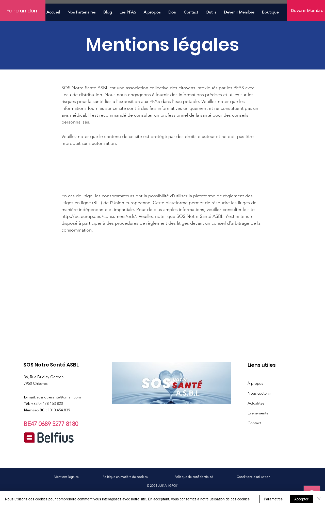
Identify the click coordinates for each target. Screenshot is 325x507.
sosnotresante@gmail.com (59, 397)
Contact (254, 423)
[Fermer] (319, 499)
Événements (258, 413)
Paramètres (273, 498)
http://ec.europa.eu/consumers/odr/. (99, 216)
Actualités (256, 403)
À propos (255, 383)
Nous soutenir (259, 393)
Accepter (301, 498)
